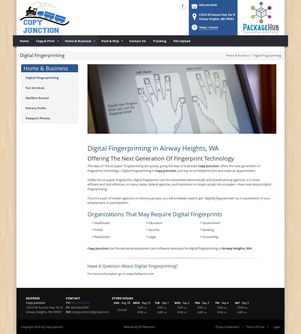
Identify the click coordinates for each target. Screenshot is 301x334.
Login (276, 327)
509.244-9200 (208, 5)
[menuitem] (24, 41)
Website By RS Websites (139, 327)
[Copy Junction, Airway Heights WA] (44, 17)
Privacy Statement (227, 327)
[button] (204, 29)
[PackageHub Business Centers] (261, 17)
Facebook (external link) (182, 5)
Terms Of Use (255, 327)
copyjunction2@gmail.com (90, 312)
